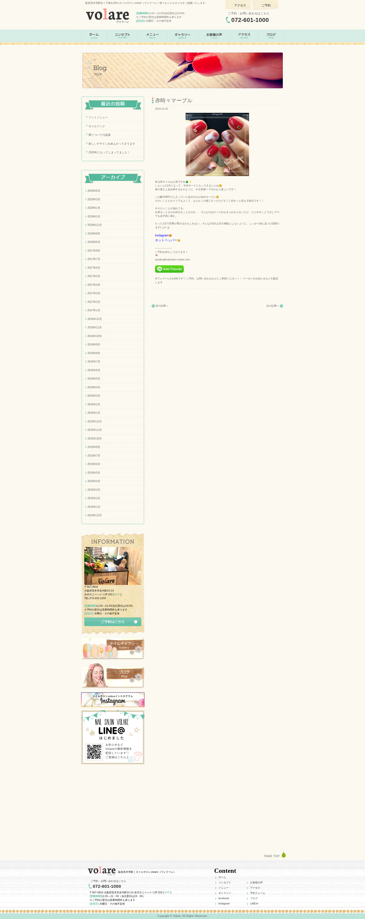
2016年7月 (93, 361)
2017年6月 (93, 267)
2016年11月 (94, 327)
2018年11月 (94, 224)
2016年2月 (93, 404)
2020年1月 (93, 207)
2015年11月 (94, 429)
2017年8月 (93, 250)
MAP (117, 594)
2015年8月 (93, 447)
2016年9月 (93, 344)
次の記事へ (272, 305)
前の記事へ (162, 305)
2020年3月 (93, 199)
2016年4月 (93, 387)
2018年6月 (93, 242)
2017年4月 (93, 284)
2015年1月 (93, 506)
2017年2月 (93, 301)
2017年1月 (93, 310)
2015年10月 (94, 438)
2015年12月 (94, 421)
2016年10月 (94, 336)
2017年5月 (93, 276)
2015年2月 (93, 498)
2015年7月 (93, 455)
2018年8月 (93, 233)
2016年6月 (93, 370)
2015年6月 (93, 464)
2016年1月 (93, 412)
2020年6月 (93, 190)
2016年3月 (93, 395)
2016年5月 (93, 378)
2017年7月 (93, 259)
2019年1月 (93, 216)
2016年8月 (93, 353)
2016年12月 (94, 319)
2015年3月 (93, 489)
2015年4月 (93, 481)
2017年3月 (93, 293)
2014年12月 (94, 515)
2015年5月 (93, 472)
